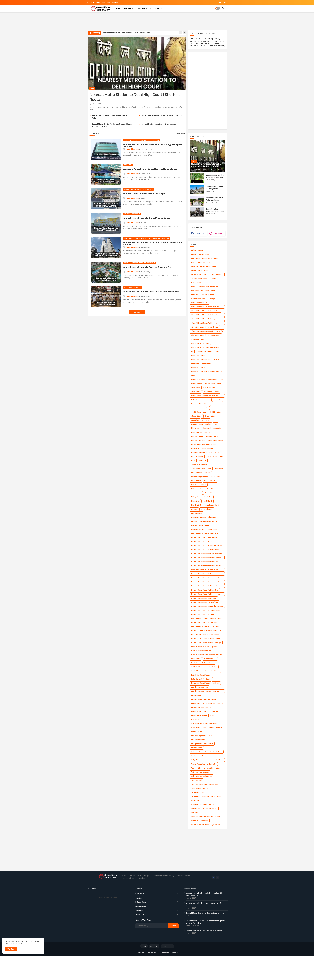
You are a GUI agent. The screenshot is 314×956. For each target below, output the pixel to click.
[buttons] (220, 2)
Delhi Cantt (217, 359)
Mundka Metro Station (208, 521)
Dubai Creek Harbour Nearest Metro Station (207, 380)
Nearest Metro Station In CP (201, 541)
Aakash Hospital (197, 250)
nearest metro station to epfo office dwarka (204, 570)
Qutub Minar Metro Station (213, 703)
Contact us (100, 2)
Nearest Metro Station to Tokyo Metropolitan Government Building (153, 243)
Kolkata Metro (156, 8)
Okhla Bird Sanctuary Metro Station (204, 667)
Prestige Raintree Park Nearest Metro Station (205, 691)
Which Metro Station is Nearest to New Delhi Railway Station (205, 817)
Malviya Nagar (210, 493)
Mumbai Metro (141, 8)
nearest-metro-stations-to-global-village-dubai (204, 647)
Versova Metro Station (199, 788)
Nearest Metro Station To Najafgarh (204, 602)
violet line (195, 800)
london (207, 473)
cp (192, 351)
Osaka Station (196, 671)
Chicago (212, 299)
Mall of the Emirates (198, 485)
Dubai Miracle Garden (211, 392)
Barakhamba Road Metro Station (203, 291)
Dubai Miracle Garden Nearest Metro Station (204, 396)
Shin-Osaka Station (198, 740)
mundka (194, 521)
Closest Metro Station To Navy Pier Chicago (204, 323)
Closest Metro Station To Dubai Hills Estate (204, 315)
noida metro (195, 659)
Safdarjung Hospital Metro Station (204, 723)
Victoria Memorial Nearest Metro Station (206, 796)
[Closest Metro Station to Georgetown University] (197, 189)
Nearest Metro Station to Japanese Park (206, 578)
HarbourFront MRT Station (201, 424)
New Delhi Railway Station (201, 651)
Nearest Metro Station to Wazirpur (204, 622)
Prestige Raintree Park (199, 687)
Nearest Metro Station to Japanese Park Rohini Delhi (111, 117)
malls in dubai (196, 493)
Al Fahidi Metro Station (199, 270)
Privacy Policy (112, 2)
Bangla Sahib (196, 282)
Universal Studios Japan (200, 772)
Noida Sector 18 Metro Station (202, 663)
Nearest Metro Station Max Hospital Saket (206, 545)
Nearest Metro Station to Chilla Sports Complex (205, 550)
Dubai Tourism (196, 400)
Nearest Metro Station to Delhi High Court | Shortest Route (135, 97)
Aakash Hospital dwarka (200, 254)
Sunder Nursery (196, 748)
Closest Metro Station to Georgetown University (124, 33)
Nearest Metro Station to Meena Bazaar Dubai (206, 594)
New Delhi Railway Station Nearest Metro (206, 655)
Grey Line (205, 420)
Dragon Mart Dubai (198, 367)
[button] (217, 8)
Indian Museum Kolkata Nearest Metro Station (205, 453)
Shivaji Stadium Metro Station (202, 744)
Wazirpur (194, 812)
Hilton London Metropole (211, 428)
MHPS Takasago (207, 509)
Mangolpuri (195, 501)
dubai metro (195, 392)
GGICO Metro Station (199, 412)
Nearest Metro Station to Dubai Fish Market (207, 558)
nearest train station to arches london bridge (205, 635)
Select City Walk (215, 727)
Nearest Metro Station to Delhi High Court (206, 553)
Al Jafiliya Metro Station (200, 274)
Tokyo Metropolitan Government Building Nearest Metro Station (206, 760)
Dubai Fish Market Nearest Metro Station (206, 384)
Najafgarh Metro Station (200, 525)
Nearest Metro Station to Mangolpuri (204, 590)
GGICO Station (215, 412)
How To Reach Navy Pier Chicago (203, 444)
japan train (202, 460)
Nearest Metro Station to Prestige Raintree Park (147, 267)
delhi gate (195, 363)
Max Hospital (196, 505)
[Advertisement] (131, 20)
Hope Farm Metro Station (200, 432)
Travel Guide (196, 768)
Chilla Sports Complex (199, 303)
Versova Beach (196, 780)
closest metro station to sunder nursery (205, 335)
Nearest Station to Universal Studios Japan (159, 124)
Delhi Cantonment (198, 355)
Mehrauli (194, 509)
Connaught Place (197, 339)
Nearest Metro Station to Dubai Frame (205, 562)
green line (195, 420)
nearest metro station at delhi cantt (204, 533)
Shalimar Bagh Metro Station (201, 736)
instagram (218, 233)
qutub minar (195, 703)
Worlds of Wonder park (199, 821)
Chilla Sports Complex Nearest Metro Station (205, 307)
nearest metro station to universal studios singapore (206, 619)
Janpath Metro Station (215, 456)
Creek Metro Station (204, 351)
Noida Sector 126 (210, 659)
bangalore (214, 278)
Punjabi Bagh (196, 695)
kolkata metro (196, 473)
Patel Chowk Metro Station (201, 679)
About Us (90, 2)
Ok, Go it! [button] (11, 949)
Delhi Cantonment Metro (200, 359)
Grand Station (210, 416)
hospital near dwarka (215, 440)
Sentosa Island (196, 732)
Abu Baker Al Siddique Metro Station (204, 258)
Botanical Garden (207, 295)
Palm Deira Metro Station (200, 675)
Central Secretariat (198, 299)
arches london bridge (199, 278)
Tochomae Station (198, 756)
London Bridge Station (199, 477)
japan (193, 460)
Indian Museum (207, 448)
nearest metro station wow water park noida (205, 627)
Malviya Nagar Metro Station (201, 497)
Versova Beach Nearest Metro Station (205, 784)
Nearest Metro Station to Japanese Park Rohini (206, 582)
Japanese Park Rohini (199, 464)
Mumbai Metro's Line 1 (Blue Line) (203, 517)
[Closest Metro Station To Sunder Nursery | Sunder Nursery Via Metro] (197, 201)
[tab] (118, 8)
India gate (195, 448)
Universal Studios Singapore (201, 776)
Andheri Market (217, 274)
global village (196, 416)
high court (195, 428)
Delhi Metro (128, 8)
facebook (200, 233)
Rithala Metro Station (199, 715)
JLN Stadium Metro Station (201, 469)
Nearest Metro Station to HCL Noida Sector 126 (204, 574)
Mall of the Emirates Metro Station (204, 489)
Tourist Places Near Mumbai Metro (203, 764)
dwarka (207, 400)
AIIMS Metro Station (205, 262)
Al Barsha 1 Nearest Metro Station (203, 266)
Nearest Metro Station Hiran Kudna (204, 537)
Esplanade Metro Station (200, 404)
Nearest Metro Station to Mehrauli (203, 598)
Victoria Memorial (197, 792)
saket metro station (198, 727)
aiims (193, 262)
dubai (193, 375)
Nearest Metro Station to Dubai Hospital (206, 566)
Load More (137, 312)
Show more (180, 133)
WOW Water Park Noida (200, 825)
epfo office (218, 400)
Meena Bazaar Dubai (211, 505)
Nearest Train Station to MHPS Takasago (144, 193)
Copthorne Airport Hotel (200, 343)
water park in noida (210, 808)
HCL (215, 424)
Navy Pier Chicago (198, 529)
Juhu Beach (219, 469)
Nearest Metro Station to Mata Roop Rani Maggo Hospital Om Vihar (152, 145)
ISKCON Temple (197, 456)
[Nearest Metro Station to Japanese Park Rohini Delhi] (197, 178)
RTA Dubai (195, 719)
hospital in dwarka (198, 440)
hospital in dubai (212, 436)
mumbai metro (196, 513)
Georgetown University (199, 408)
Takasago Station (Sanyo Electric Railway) (206, 752)
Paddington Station (212, 671)
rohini (212, 715)
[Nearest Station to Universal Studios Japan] (197, 212)
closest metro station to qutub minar (205, 327)
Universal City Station (212, 768)
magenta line (196, 481)
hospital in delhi (197, 436)
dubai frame (195, 388)
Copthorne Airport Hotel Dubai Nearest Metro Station (150, 169)
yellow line (216, 825)
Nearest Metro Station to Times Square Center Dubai (205, 610)
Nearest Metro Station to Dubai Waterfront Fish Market (151, 291)
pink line (216, 683)
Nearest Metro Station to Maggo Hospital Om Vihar (206, 586)
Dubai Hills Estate (209, 388)
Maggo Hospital (210, 481)
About (144, 946)
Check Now (19, 944)
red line (215, 711)
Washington (195, 808)
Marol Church (207, 501)
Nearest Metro (213, 529)
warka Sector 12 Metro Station (202, 804)
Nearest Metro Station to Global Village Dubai (146, 218)
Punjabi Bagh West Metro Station (203, 699)
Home (117, 8)
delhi (217, 351)
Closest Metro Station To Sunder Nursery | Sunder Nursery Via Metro (112, 125)
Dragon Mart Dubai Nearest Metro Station (206, 371)
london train (215, 477)
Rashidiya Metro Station (200, 711)
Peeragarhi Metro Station (200, 683)
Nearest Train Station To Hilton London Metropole (205, 639)
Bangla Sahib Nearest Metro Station (204, 286)
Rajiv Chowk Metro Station (201, 707)
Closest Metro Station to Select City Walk (207, 331)
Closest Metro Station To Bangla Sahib (205, 311)
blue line (194, 295)
